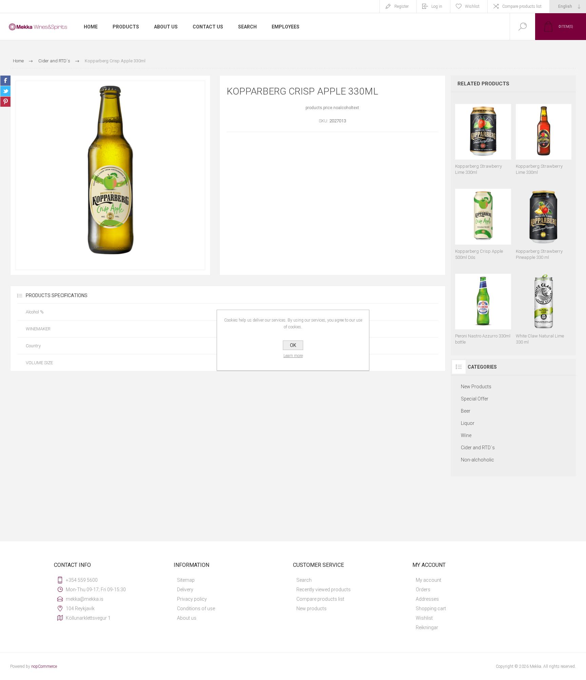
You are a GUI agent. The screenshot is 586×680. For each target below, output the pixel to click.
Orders (423, 589)
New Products (476, 386)
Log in (436, 6)
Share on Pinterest (5, 102)
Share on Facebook (5, 81)
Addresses (427, 599)
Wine (466, 435)
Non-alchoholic (477, 459)
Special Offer (474, 398)
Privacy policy (192, 599)
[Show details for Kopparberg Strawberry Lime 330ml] (483, 136)
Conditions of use (196, 608)
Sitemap (186, 580)
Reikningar (427, 627)
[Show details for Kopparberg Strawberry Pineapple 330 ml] (543, 221)
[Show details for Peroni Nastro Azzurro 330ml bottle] (483, 306)
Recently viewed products (323, 589)
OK (293, 345)
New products (311, 608)
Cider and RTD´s (478, 447)
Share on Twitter (5, 91)
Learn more (293, 355)
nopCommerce (44, 666)
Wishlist (424, 618)
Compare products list (522, 6)
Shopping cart (431, 608)
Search (304, 580)
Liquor (467, 423)
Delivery (185, 589)
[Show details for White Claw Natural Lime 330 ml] (543, 306)
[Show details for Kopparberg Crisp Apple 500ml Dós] (483, 221)
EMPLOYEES (285, 26)
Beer (465, 411)
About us (186, 618)
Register (401, 6)
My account (428, 580)
